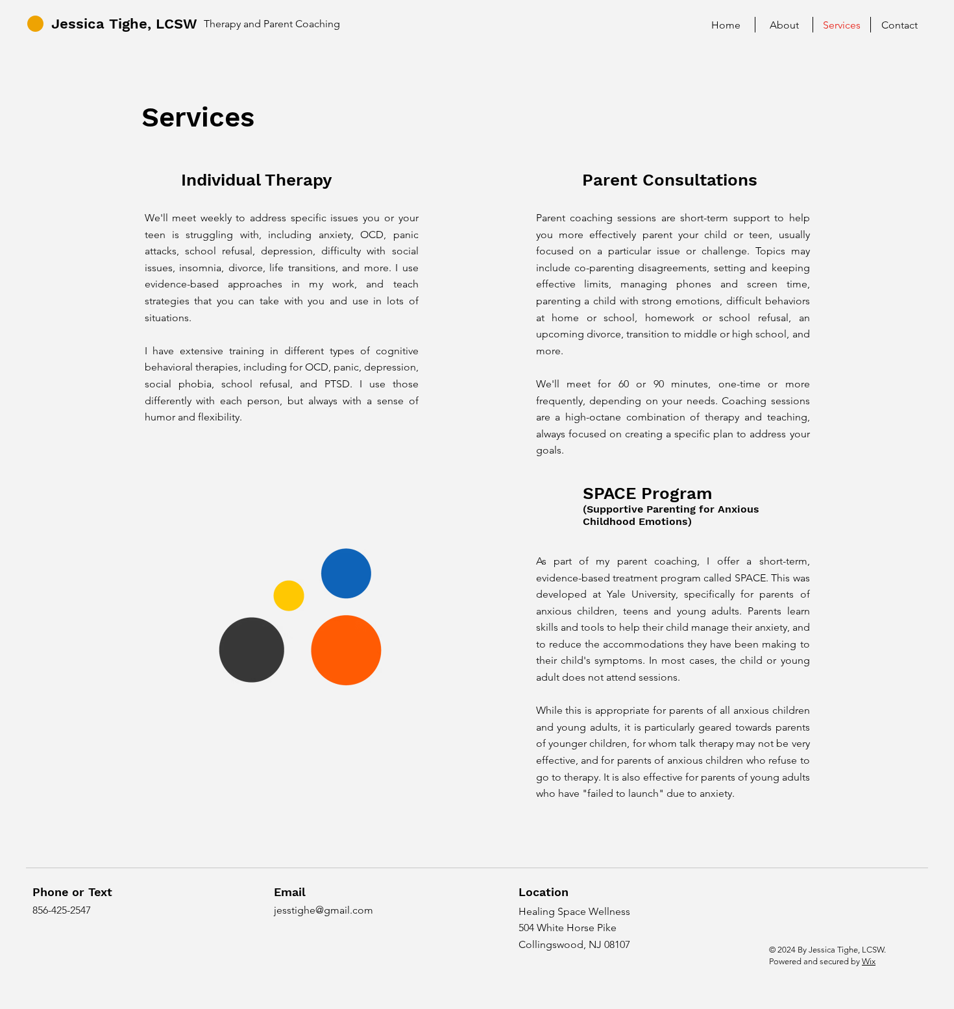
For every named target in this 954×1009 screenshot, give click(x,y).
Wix (868, 961)
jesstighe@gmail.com (323, 910)
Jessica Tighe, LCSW (124, 24)
